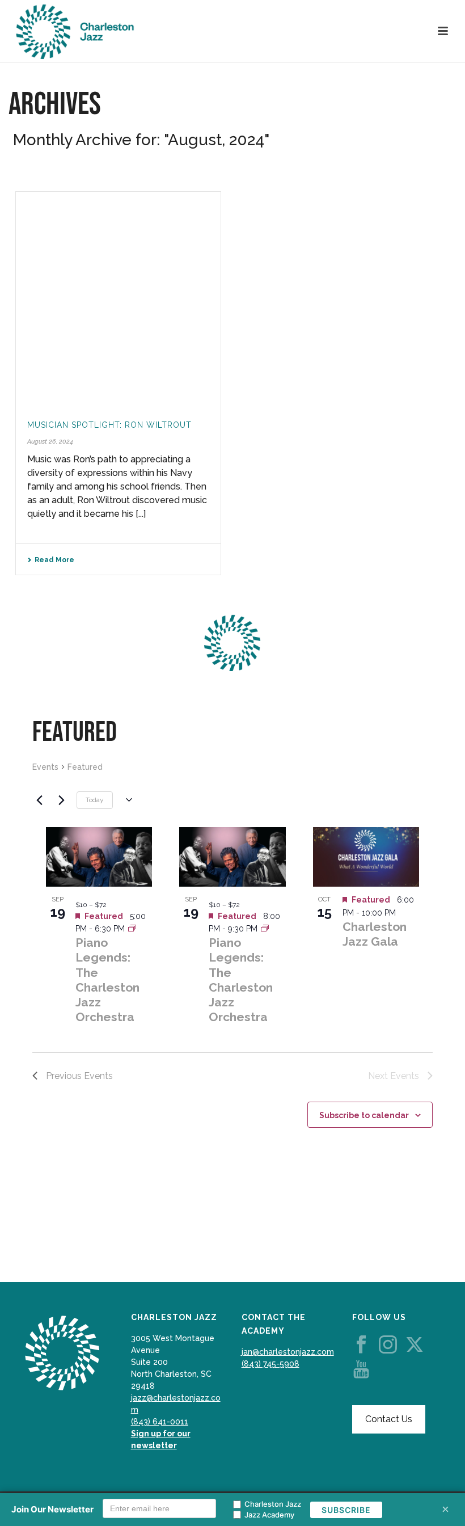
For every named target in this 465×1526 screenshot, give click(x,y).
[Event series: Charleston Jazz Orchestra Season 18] (132, 928)
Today (95, 800)
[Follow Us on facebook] (361, 1345)
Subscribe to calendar (364, 1115)
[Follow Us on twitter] (414, 1345)
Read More (54, 560)
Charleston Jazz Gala (375, 934)
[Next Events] (61, 800)
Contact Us (388, 1419)
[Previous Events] (39, 800)
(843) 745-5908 (270, 1363)
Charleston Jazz (272, 1503)
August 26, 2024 (50, 441)
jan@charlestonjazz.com (288, 1351)
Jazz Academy (269, 1514)
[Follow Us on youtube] (361, 1370)
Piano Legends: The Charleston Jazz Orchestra (107, 979)
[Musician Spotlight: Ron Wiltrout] (118, 298)
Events (45, 767)
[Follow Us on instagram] (388, 1345)
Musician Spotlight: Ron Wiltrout (109, 424)
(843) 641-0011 (159, 1421)
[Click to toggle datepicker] (126, 800)
